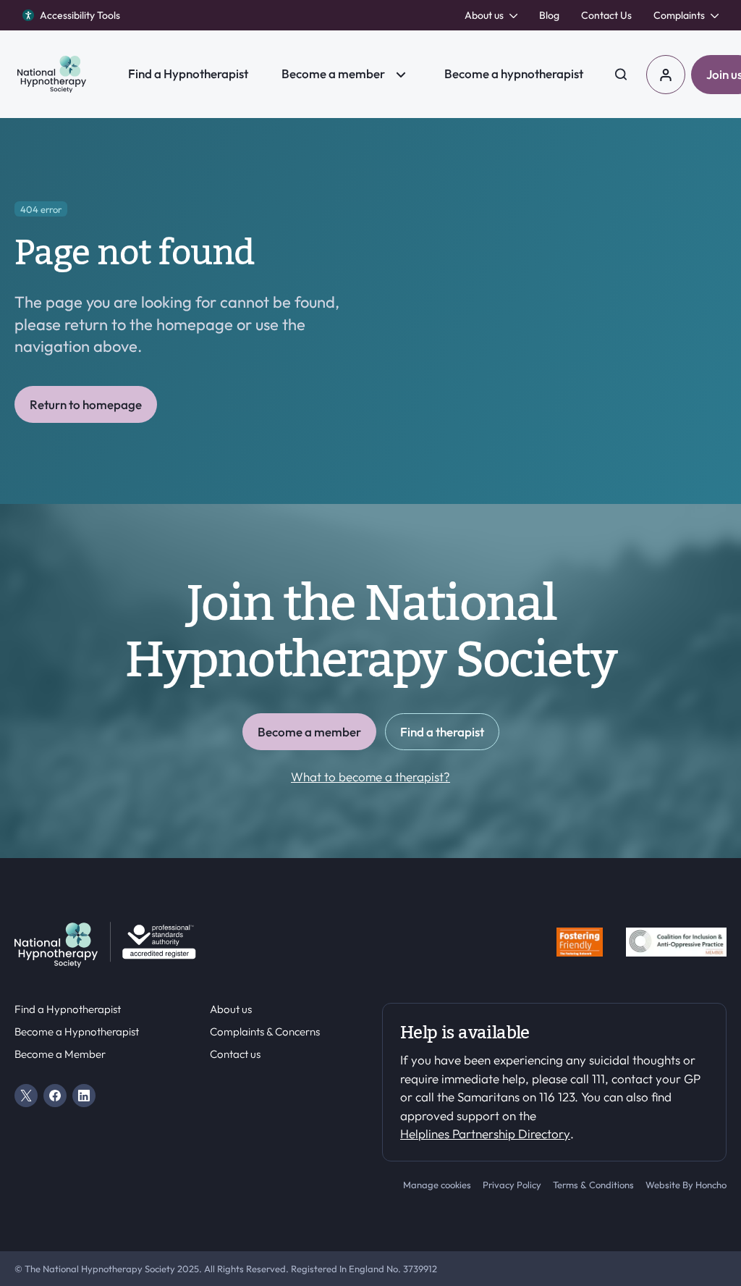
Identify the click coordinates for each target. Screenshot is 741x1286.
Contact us (235, 1054)
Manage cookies (437, 1184)
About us (231, 1009)
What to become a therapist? (370, 776)
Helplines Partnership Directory (485, 1133)
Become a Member (60, 1054)
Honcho (711, 1184)
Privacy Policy (512, 1184)
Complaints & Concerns (265, 1031)
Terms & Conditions (593, 1184)
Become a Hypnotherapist (76, 1031)
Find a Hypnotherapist (67, 1009)
